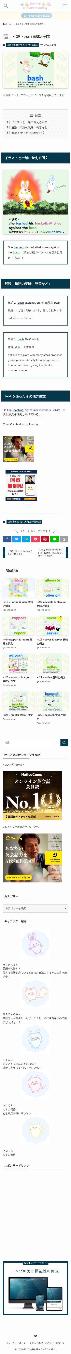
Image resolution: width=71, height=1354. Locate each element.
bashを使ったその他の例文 (28, 132)
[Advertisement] (35, 1217)
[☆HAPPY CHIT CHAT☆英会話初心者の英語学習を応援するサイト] (35, 6)
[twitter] (35, 1336)
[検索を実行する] (64, 742)
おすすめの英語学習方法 (37, 15)
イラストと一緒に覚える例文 (29, 122)
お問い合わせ (36, 1343)
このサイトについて (55, 1343)
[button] (6, 6)
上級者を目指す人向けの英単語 (22, 45)
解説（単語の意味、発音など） (30, 127)
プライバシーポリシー (17, 1343)
